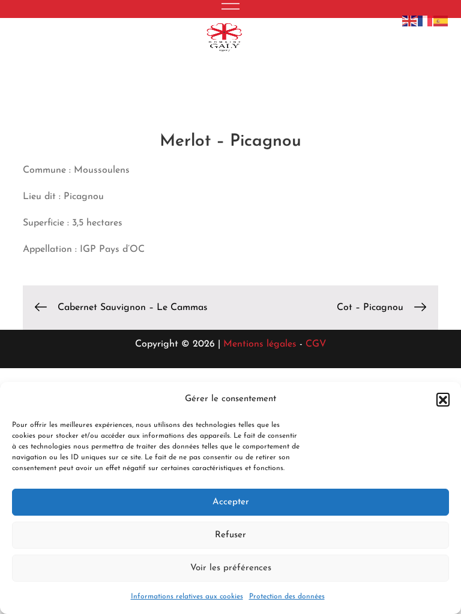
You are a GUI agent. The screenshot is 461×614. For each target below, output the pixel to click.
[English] (410, 20)
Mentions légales (258, 344)
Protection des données (287, 596)
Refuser (230, 535)
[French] (425, 20)
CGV (316, 344)
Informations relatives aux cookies (187, 596)
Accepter (230, 502)
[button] (443, 399)
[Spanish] (441, 20)
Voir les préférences (230, 568)
